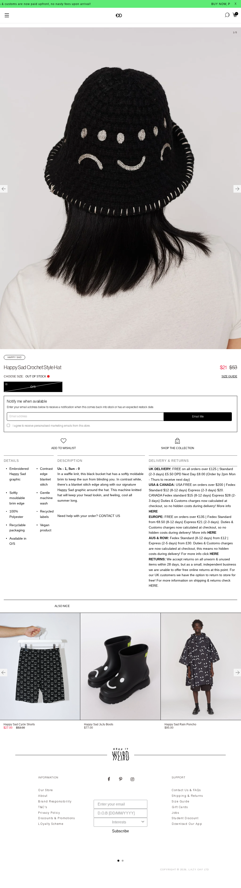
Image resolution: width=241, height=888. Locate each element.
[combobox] (119, 822)
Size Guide (229, 376)
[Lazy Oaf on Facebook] (108, 779)
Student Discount (185, 818)
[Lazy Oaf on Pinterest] (120, 779)
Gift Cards (180, 807)
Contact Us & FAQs (186, 790)
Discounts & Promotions (56, 818)
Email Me (198, 416)
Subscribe (120, 831)
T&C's (42, 807)
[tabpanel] (120, 812)
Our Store (45, 790)
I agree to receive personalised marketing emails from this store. (51, 426)
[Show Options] (143, 822)
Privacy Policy (49, 813)
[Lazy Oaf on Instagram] (132, 779)
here (153, 585)
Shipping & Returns (187, 796)
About (43, 796)
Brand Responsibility (55, 801)
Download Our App (187, 824)
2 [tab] (123, 861)
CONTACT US (109, 516)
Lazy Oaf (196, 870)
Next (237, 189)
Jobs (175, 813)
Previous (4, 189)
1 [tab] (118, 861)
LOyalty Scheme (50, 824)
